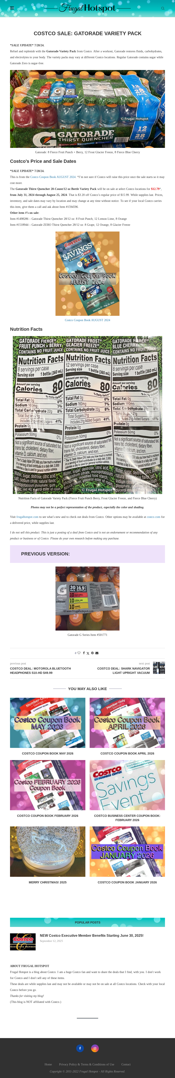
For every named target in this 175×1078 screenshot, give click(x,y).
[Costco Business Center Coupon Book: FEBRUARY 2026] (127, 785)
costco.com (153, 517)
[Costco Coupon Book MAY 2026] (47, 723)
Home (48, 1064)
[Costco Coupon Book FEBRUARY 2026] (47, 785)
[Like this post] (78, 653)
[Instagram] (95, 1048)
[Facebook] (80, 1048)
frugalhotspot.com (27, 517)
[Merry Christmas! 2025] (47, 851)
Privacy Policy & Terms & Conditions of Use (86, 1064)
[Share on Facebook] (84, 653)
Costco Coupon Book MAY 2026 (47, 753)
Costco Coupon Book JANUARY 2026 (127, 882)
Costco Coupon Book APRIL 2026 (127, 753)
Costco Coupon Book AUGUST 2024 (53, 177)
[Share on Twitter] (87, 653)
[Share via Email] (96, 653)
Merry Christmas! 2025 (48, 882)
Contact (126, 1064)
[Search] (163, 8)
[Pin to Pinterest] (92, 653)
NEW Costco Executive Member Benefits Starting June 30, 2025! (91, 935)
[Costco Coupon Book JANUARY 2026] (127, 851)
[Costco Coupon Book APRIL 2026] (127, 723)
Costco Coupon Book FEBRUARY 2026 (47, 815)
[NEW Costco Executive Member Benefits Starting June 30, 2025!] (23, 941)
